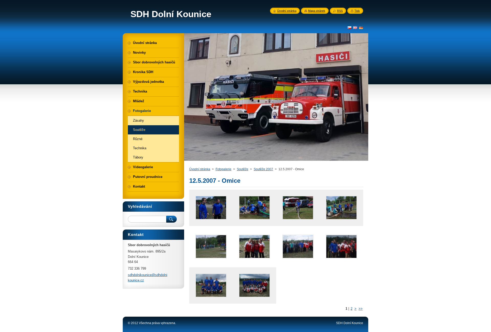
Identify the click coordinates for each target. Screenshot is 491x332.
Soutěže (242, 169)
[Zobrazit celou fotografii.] (211, 208)
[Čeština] (349, 28)
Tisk (357, 10)
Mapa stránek (316, 10)
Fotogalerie (223, 169)
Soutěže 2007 (263, 169)
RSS (340, 10)
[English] (355, 28)
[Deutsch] (361, 28)
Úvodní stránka (199, 169)
